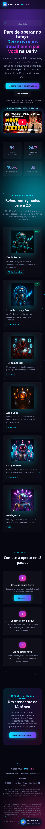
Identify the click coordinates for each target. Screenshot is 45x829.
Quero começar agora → (22, 735)
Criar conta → (22, 598)
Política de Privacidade (30, 773)
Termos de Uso (12, 773)
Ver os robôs (22, 93)
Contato (22, 779)
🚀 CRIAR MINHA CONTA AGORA (22, 86)
